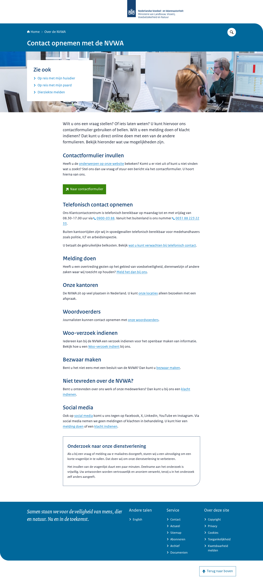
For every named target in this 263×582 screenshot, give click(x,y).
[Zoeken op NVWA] (231, 32)
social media (83, 416)
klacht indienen (105, 426)
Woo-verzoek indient (104, 346)
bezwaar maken (168, 368)
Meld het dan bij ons (131, 272)
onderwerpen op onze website (101, 164)
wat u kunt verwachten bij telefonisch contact (162, 245)
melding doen (73, 426)
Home (35, 32)
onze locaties (148, 293)
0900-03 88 (106, 218)
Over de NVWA (55, 32)
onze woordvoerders (143, 320)
